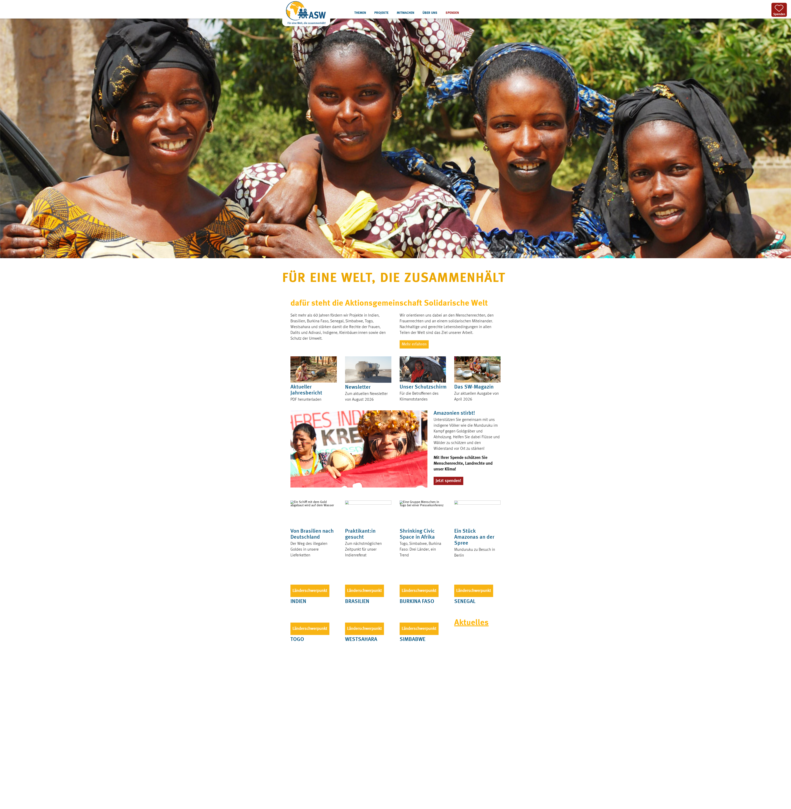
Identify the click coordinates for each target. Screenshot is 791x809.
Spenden (452, 13)
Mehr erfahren (414, 344)
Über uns (429, 13)
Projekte (381, 13)
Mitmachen (405, 13)
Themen (360, 13)
